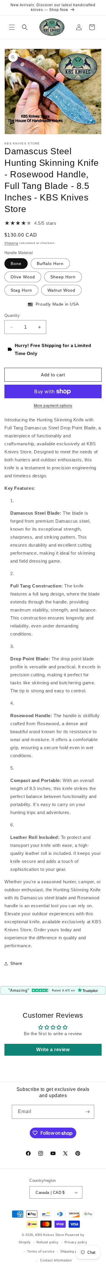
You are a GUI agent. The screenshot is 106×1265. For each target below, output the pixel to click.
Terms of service (40, 1251)
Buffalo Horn (50, 263)
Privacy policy (75, 1242)
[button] (11, 27)
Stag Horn (21, 290)
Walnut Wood (61, 290)
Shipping (11, 243)
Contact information (56, 1260)
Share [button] (16, 963)
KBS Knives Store (49, 1235)
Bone (16, 263)
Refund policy (48, 1242)
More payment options (53, 406)
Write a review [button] (52, 1049)
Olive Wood (23, 276)
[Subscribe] (87, 1112)
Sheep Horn (63, 276)
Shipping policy (72, 1251)
